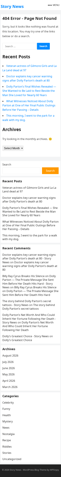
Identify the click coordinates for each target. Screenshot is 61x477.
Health (6, 415)
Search (6, 164)
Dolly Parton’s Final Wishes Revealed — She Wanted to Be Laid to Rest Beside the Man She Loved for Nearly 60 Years (29, 91)
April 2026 (8, 381)
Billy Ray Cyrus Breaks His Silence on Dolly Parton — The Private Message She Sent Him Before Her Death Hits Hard (30, 291)
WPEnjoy (54, 469)
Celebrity (8, 402)
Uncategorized (11, 459)
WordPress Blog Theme (34, 469)
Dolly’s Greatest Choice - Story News (25, 336)
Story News (12, 6)
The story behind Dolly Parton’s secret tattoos (28, 306)
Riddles (7, 446)
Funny (6, 409)
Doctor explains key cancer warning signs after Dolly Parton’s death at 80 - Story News (29, 258)
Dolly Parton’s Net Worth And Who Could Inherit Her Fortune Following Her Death (28, 326)
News (5, 427)
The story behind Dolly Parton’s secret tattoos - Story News (26, 303)
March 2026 (9, 387)
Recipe (6, 440)
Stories (6, 453)
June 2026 (8, 368)
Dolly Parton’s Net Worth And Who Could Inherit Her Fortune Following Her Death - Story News (29, 318)
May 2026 (8, 374)
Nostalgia (8, 434)
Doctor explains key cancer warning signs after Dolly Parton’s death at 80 (29, 199)
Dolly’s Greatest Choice (17, 340)
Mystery (7, 421)
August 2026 (10, 355)
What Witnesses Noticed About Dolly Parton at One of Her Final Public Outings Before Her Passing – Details (28, 105)
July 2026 (8, 362)
